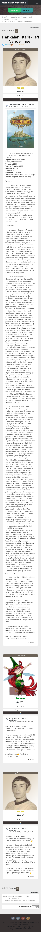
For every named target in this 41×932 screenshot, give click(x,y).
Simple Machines (23, 922)
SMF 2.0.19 (6, 922)
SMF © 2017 (14, 922)
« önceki (30, 28)
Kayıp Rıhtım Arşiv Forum (14, 2)
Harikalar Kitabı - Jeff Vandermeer (21, 105)
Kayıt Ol (26, 10)
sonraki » (36, 28)
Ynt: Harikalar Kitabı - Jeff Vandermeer (18, 719)
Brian (33, 926)
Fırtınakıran (21, 655)
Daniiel (17, 926)
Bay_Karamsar (21, 49)
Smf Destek (25, 924)
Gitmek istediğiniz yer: (25, 906)
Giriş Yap (14, 10)
